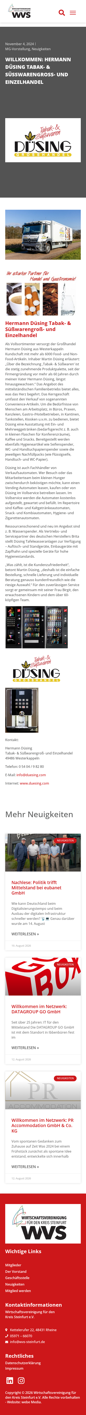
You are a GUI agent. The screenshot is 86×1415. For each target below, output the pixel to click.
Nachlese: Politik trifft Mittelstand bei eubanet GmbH (36, 887)
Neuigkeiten (41, 49)
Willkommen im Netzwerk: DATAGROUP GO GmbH (39, 1009)
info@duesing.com (31, 775)
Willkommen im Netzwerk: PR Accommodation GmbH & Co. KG (42, 1125)
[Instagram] (21, 1380)
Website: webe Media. (24, 1402)
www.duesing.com (34, 783)
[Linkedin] (9, 1380)
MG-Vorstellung (17, 49)
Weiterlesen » (25, 933)
